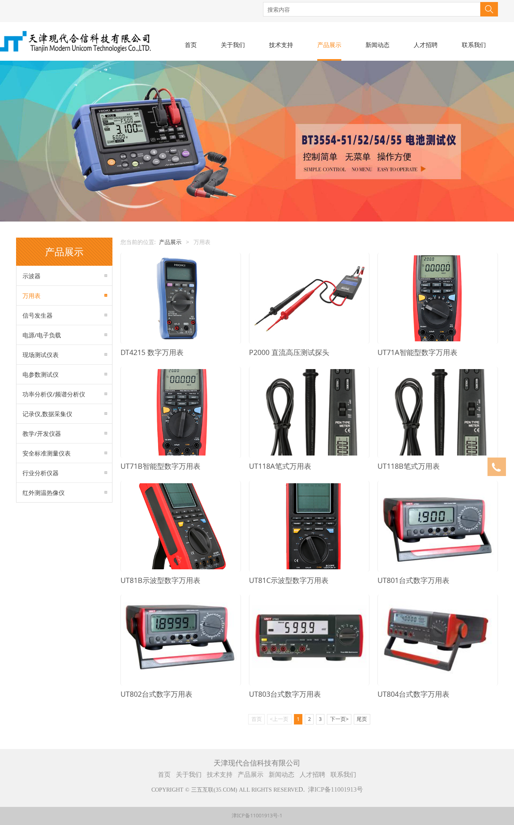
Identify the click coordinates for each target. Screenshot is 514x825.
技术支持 (281, 45)
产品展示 (329, 45)
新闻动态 (377, 45)
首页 (191, 45)
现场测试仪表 (40, 355)
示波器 (31, 276)
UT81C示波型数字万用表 (288, 580)
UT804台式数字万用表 (413, 694)
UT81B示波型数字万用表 (160, 580)
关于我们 (233, 45)
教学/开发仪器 (41, 433)
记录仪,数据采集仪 (47, 414)
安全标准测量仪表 (46, 453)
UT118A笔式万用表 (280, 466)
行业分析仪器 (40, 473)
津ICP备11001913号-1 (257, 815)
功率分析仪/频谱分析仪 (53, 394)
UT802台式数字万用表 (156, 694)
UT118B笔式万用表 (408, 466)
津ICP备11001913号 (335, 789)
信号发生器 (37, 315)
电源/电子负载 (41, 335)
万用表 (31, 295)
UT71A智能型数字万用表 (417, 352)
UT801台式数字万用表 (413, 580)
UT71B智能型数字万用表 (160, 466)
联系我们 (474, 45)
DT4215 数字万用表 (152, 352)
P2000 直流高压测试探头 (289, 352)
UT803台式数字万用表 (285, 694)
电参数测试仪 (40, 374)
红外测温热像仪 (43, 492)
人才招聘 (426, 45)
